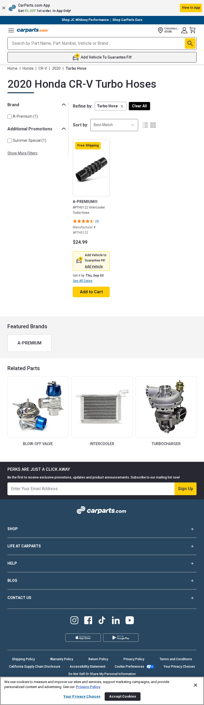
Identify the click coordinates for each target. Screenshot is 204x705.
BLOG (12, 580)
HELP (12, 563)
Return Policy (98, 659)
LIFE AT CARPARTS (24, 546)
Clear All (139, 106)
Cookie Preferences (129, 666)
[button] (102, 8)
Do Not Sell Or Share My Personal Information (102, 674)
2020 (56, 68)
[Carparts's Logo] (33, 30)
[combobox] (114, 125)
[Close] (195, 685)
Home (12, 68)
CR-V (43, 68)
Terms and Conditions (176, 659)
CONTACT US (19, 598)
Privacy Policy (134, 659)
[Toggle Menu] (11, 30)
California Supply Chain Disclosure (34, 666)
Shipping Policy (23, 659)
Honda (28, 68)
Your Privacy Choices (179, 666)
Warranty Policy (61, 659)
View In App (191, 8)
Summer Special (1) (29, 140)
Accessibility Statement (87, 666)
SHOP (12, 529)
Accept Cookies (122, 696)
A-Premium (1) (25, 116)
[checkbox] (9, 116)
